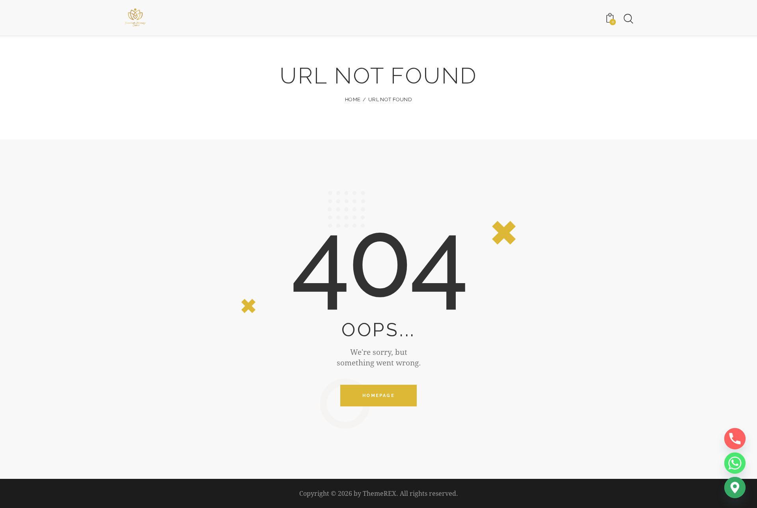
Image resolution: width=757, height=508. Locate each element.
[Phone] (735, 438)
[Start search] (628, 19)
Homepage (378, 395)
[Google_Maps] (735, 487)
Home (352, 99)
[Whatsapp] (735, 463)
